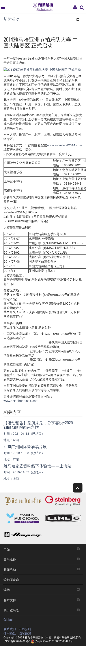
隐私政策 (25, 633)
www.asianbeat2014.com (64, 145)
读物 (7, 589)
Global (8, 619)
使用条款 (10, 633)
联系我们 (10, 629)
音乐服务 (10, 559)
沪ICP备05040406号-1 (17, 641)
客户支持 (10, 600)
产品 (7, 549)
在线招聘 (25, 629)
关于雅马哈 (11, 610)
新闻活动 (11, 19)
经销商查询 (11, 579)
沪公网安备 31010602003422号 (54, 641)
